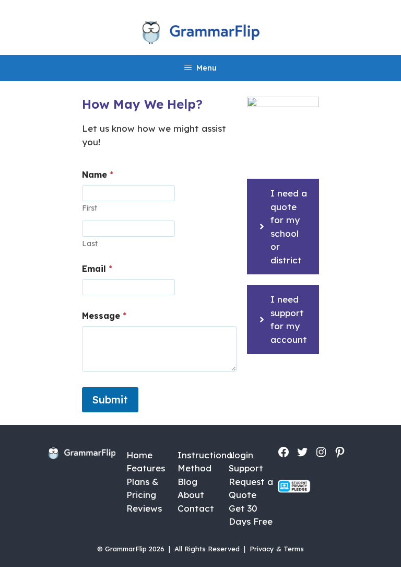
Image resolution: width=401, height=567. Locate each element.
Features (145, 467)
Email (97, 269)
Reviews (144, 508)
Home (139, 454)
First (89, 208)
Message (104, 316)
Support (246, 467)
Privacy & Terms (277, 549)
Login (241, 454)
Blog (187, 481)
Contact (196, 508)
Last (90, 243)
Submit (110, 399)
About (191, 494)
